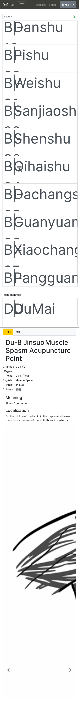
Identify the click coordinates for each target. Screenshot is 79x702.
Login (52, 4)
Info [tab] (8, 332)
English (67, 4)
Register (41, 4)
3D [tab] (18, 332)
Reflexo (8, 5)
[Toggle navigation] (21, 4)
